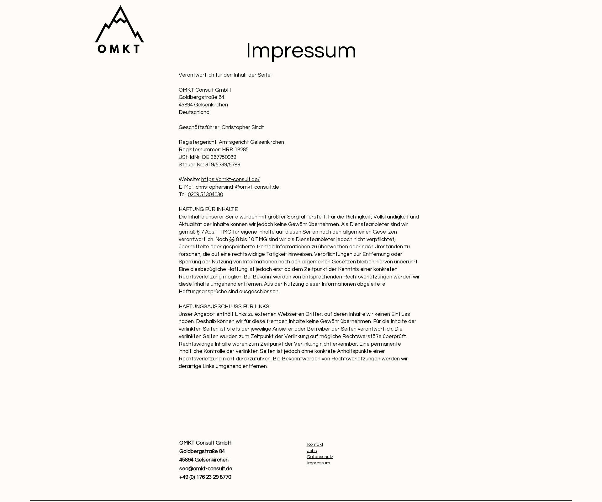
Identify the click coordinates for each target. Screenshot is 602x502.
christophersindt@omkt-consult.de (237, 187)
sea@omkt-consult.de (205, 469)
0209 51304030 (205, 194)
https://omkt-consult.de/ (230, 179)
